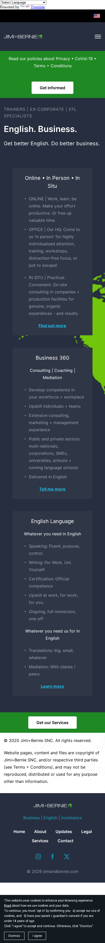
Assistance (71, 817)
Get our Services (52, 722)
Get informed (52, 87)
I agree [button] (37, 936)
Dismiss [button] (14, 936)
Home (19, 831)
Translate (38, 7)
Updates (64, 831)
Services (40, 840)
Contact (65, 840)
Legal (86, 831)
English (50, 817)
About (40, 831)
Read (7, 905)
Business (31, 817)
